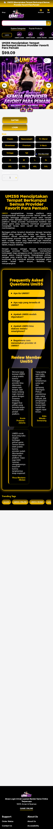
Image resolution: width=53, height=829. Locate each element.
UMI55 (5, 213)
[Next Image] (48, 85)
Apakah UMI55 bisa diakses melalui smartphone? (22, 328)
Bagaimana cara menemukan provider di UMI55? (23, 343)
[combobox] (24, 23)
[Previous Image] (4, 85)
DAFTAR (14, 120)
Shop (3, 12)
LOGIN (15, 127)
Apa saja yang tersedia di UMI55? (25, 303)
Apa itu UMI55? (21, 293)
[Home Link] (16, 14)
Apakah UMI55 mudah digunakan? (23, 315)
